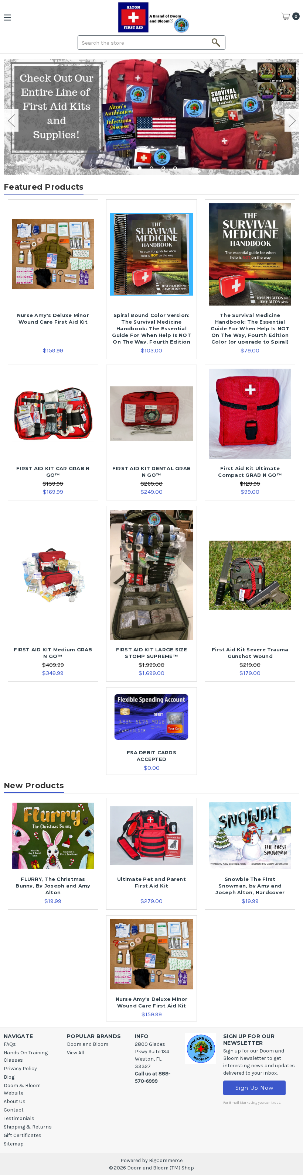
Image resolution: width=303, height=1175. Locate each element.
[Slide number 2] (151, 117)
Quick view (53, 248)
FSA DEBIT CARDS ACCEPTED (151, 756)
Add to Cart (151, 724)
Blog (9, 1077)
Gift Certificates (22, 1135)
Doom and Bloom (87, 1044)
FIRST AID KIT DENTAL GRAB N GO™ (151, 471)
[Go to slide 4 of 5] (163, 168)
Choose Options (53, 261)
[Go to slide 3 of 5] (151, 168)
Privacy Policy (20, 1068)
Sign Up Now (254, 1088)
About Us (14, 1101)
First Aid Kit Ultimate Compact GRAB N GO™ (250, 471)
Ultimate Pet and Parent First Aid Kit (151, 882)
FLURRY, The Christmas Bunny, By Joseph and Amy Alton (53, 885)
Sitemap (14, 1144)
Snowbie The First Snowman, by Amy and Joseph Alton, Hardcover (250, 885)
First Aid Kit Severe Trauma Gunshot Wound (250, 653)
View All (75, 1053)
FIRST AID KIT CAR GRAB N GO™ (52, 471)
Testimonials (19, 1118)
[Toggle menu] (10, 17)
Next (292, 120)
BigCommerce (166, 1160)
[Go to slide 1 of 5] (128, 168)
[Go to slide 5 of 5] (175, 168)
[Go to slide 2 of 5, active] (140, 168)
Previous (11, 120)
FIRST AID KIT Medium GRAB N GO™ (53, 653)
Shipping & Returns (28, 1127)
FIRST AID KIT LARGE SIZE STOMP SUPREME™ (151, 653)
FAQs (10, 1044)
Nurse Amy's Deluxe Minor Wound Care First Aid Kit (53, 318)
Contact (14, 1110)
